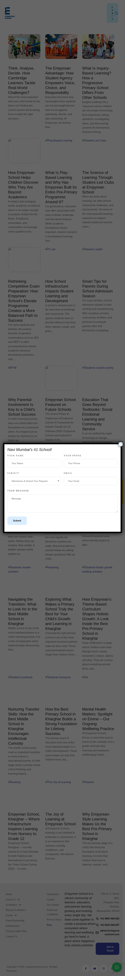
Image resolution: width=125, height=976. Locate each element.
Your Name (15, 456)
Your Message (18, 491)
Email (68, 473)
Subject (13, 473)
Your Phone (73, 456)
